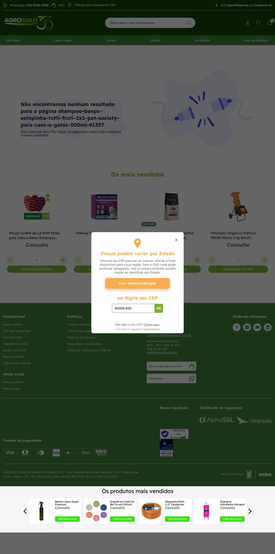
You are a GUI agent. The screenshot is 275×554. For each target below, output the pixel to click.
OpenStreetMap (151, 329)
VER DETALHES (67, 519)
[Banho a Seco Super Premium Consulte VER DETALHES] (41, 520)
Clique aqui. (152, 324)
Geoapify (136, 329)
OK (159, 308)
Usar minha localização (137, 283)
